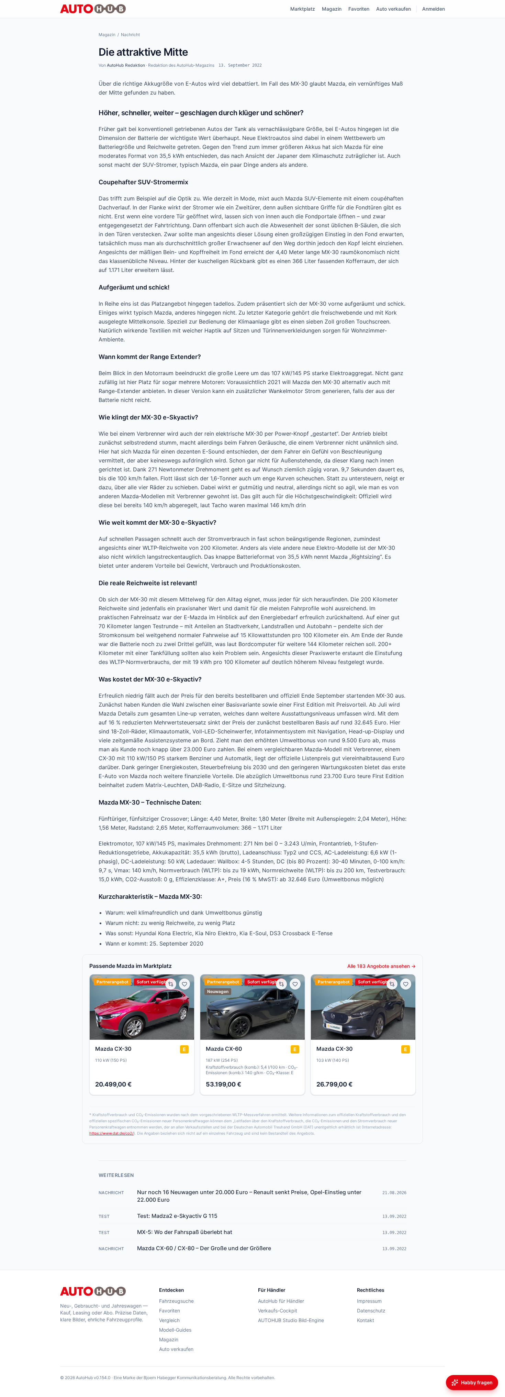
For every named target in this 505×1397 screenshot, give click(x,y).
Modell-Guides (175, 1330)
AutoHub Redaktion (126, 65)
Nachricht (130, 34)
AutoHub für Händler (281, 1301)
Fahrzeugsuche (176, 1301)
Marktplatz (302, 9)
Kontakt (365, 1320)
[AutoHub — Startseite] (93, 9)
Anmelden (433, 9)
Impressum (369, 1301)
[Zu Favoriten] (184, 984)
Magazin (331, 9)
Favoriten (358, 9)
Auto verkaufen (393, 9)
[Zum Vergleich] (170, 984)
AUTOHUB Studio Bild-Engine (291, 1320)
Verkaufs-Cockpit (277, 1310)
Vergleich (169, 1320)
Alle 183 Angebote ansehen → (381, 966)
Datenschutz (371, 1310)
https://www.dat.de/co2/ (111, 1133)
